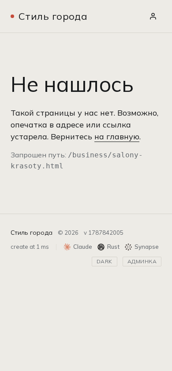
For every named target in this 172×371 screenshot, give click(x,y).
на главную (116, 136)
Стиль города (53, 16)
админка (142, 261)
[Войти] (153, 16)
